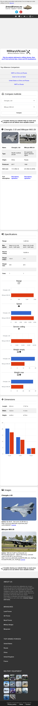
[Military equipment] (25, 16)
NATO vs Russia (19, 84)
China (5, 652)
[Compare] (31, 16)
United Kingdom (9, 657)
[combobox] (19, 100)
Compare (19, 112)
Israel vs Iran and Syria (19, 77)
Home (21, 704)
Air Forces (7, 616)
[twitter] (16, 12)
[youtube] (20, 12)
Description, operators (15, 177)
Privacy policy (12, 704)
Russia (6, 648)
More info (12, 3)
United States (8, 643)
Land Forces (8, 611)
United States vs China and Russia (19, 80)
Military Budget (8, 625)
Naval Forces (8, 620)
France (6, 661)
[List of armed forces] (15, 16)
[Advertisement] (19, 34)
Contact (28, 704)
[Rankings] (20, 16)
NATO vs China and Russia (19, 73)
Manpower (7, 629)
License (13, 525)
